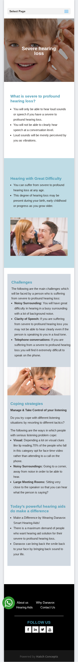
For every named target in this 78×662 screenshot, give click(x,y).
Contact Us (47, 607)
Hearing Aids (25, 607)
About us (22, 602)
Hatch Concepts (47, 656)
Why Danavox (45, 602)
